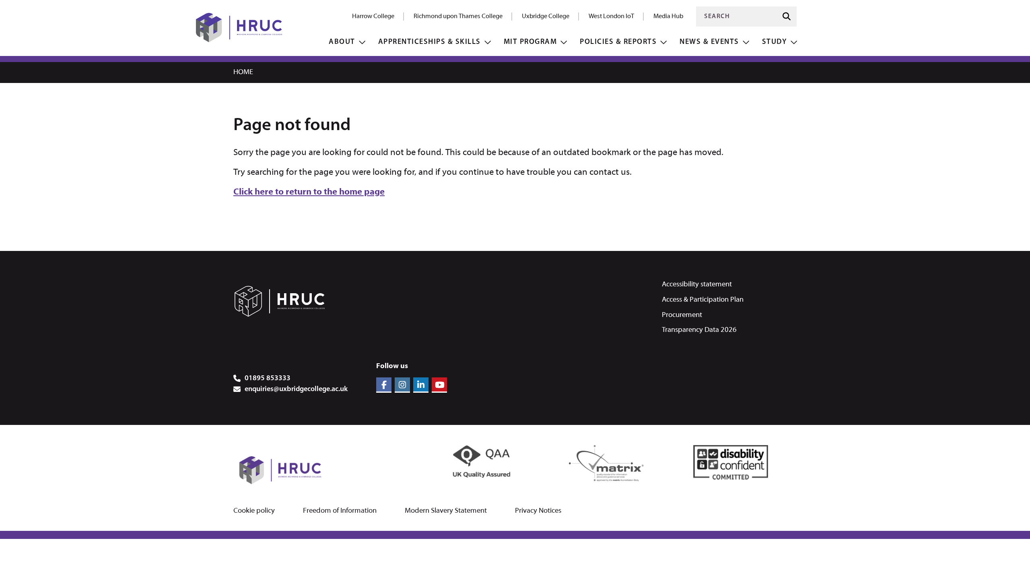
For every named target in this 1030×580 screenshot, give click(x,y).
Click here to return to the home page (309, 192)
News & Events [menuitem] (709, 42)
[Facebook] (383, 385)
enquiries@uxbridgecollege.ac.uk (296, 389)
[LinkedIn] (420, 385)
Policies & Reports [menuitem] (618, 42)
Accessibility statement (697, 284)
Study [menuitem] (774, 42)
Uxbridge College (545, 16)
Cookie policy (254, 511)
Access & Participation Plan (703, 300)
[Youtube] (439, 385)
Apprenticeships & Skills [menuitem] (429, 42)
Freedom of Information (340, 511)
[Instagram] (402, 385)
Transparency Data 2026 (699, 330)
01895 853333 (267, 378)
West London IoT (611, 16)
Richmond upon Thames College (458, 16)
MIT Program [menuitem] (530, 42)
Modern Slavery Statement (446, 511)
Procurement (682, 315)
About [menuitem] (342, 42)
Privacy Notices (538, 511)
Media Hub (668, 16)
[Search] (786, 16)
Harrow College (373, 16)
